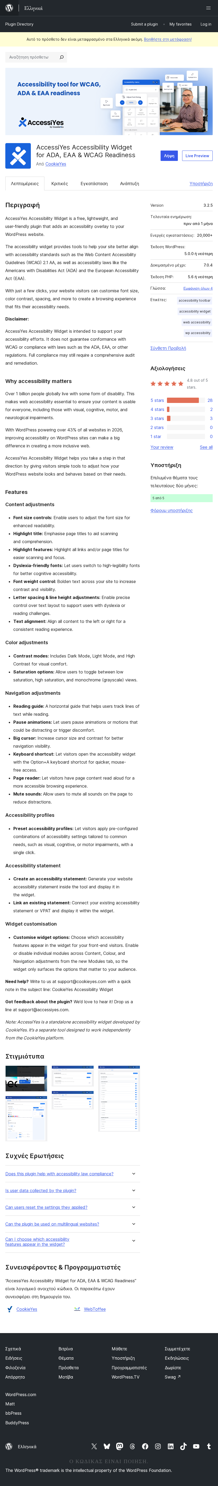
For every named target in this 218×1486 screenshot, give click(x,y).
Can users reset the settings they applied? (46, 1207)
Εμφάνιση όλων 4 (198, 288)
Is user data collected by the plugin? (40, 1190)
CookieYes (55, 164)
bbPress (13, 1413)
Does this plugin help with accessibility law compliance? (59, 1173)
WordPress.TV (126, 1377)
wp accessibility (198, 333)
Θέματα (66, 1358)
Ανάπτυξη (129, 183)
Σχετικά (13, 1348)
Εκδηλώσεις (177, 1358)
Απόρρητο (15, 1377)
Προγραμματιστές (129, 1367)
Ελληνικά (27, 1446)
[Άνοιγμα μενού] (209, 8)
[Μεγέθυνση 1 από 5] (40, 1072)
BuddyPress (17, 1422)
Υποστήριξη (201, 183)
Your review (161, 447)
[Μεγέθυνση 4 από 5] (86, 1098)
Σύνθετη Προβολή (168, 348)
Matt (10, 1403)
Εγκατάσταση (94, 183)
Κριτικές (59, 183)
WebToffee (95, 1309)
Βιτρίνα (65, 1348)
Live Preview (197, 155)
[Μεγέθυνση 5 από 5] (133, 1072)
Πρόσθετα (68, 1367)
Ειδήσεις (13, 1358)
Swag (173, 1377)
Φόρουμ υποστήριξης (171, 510)
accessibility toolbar (195, 300)
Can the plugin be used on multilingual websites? (52, 1224)
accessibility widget (195, 311)
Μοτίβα (65, 1377)
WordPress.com (20, 1394)
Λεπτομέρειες (25, 183)
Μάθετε (119, 1348)
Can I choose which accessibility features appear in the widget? (37, 1242)
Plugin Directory (19, 24)
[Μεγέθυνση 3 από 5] (86, 1072)
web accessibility (197, 322)
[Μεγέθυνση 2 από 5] (40, 1103)
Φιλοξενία (15, 1367)
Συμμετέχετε (177, 1348)
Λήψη (169, 155)
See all (206, 447)
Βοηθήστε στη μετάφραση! (168, 39)
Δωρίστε (173, 1367)
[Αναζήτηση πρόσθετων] (61, 57)
